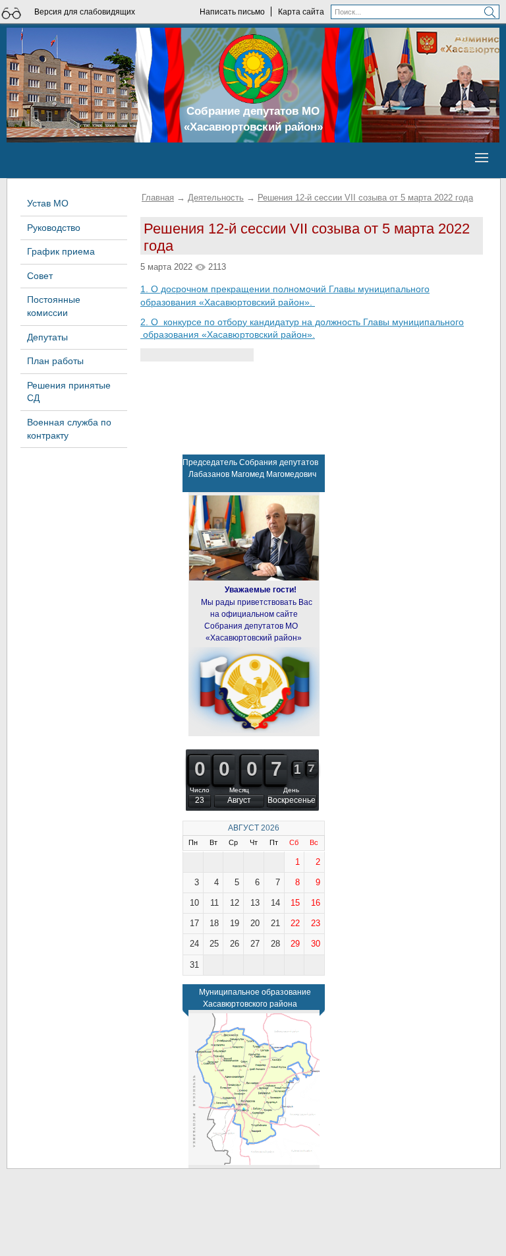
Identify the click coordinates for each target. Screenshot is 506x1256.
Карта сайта (301, 11)
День (291, 790)
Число (200, 790)
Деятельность (216, 198)
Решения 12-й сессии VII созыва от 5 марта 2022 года (365, 198)
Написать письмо (232, 11)
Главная (158, 198)
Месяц (239, 790)
